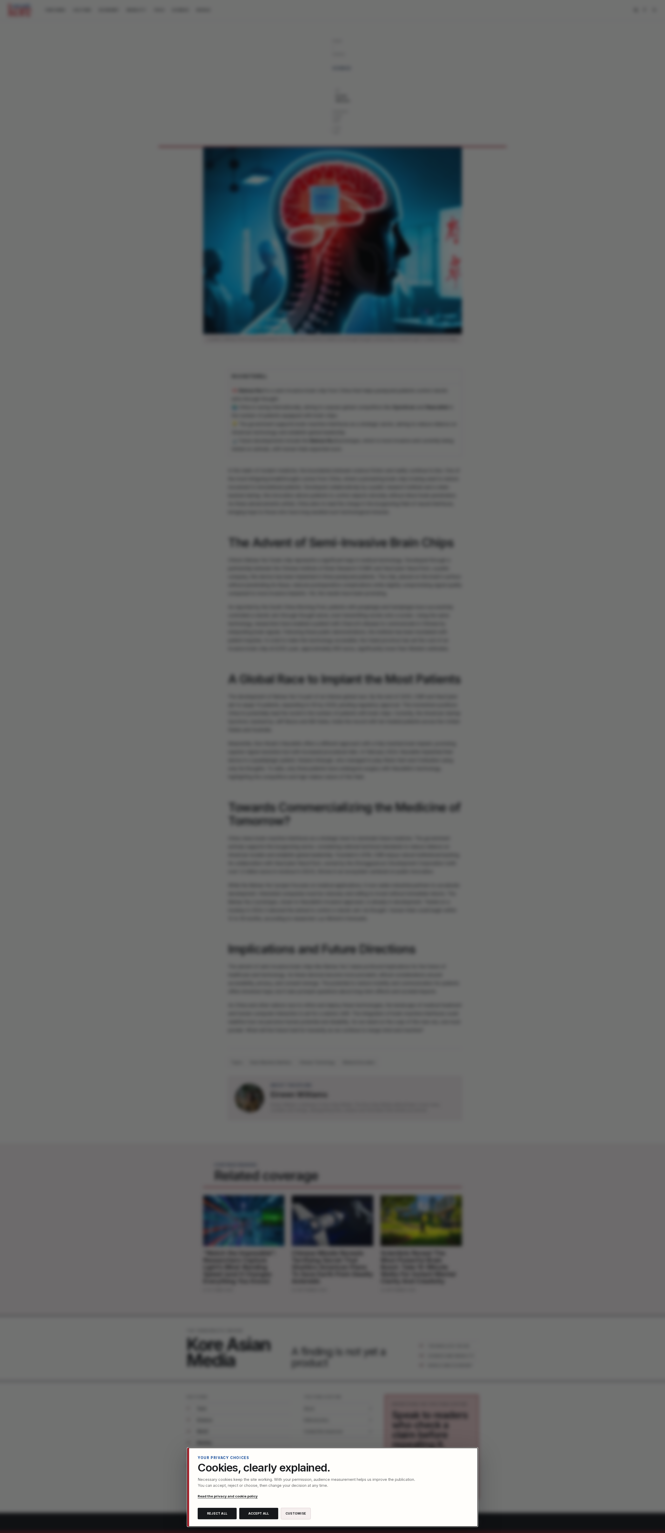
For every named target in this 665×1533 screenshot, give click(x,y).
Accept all (258, 1513)
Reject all (217, 1513)
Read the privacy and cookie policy (228, 1496)
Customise (295, 1513)
